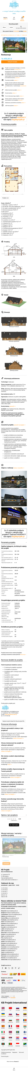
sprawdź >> (17, 77)
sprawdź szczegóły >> (19, 425)
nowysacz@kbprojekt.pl (13, 932)
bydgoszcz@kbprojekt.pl (13, 912)
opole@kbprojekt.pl (9, 936)
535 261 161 (4, 895)
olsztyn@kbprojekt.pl (10, 934)
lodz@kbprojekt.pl (8, 930)
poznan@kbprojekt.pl (10, 939)
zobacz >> (16, 80)
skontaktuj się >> (18, 69)
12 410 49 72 (4, 893)
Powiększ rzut (5, 197)
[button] (16, 105)
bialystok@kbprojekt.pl (12, 911)
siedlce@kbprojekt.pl (10, 945)
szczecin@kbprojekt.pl (11, 948)
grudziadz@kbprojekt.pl (12, 920)
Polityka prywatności (6, 1052)
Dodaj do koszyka (12, 61)
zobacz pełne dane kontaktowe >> (9, 879)
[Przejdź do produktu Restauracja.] (14, 846)
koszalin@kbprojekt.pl (11, 927)
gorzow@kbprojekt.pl (13, 918)
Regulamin (14, 1052)
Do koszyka (6, 863)
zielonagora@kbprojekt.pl (14, 959)
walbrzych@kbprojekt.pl (13, 954)
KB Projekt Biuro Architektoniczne (8, 35)
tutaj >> (10, 764)
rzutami (11, 27)
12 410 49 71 (4, 891)
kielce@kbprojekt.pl (9, 925)
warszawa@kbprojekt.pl (12, 956)
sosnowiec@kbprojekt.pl (13, 947)
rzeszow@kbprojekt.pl (11, 943)
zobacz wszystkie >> (19, 468)
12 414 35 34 (4, 889)
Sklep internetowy (12, 1061)
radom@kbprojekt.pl (10, 941)
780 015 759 (4, 896)
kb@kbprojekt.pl (18, 120)
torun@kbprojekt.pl (9, 952)
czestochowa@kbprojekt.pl (15, 914)
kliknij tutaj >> (23, 654)
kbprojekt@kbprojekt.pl (11, 714)
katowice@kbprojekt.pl (12, 923)
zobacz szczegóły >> (6, 751)
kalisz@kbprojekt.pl (9, 921)
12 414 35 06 (4, 888)
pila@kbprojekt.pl (8, 938)
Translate (12, 997)
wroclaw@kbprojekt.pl (11, 957)
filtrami (4, 27)
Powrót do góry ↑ (5, 1056)
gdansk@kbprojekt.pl (10, 916)
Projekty (18, 35)
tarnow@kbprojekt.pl (10, 950)
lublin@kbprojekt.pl (9, 929)
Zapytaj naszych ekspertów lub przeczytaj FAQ (13, 721)
